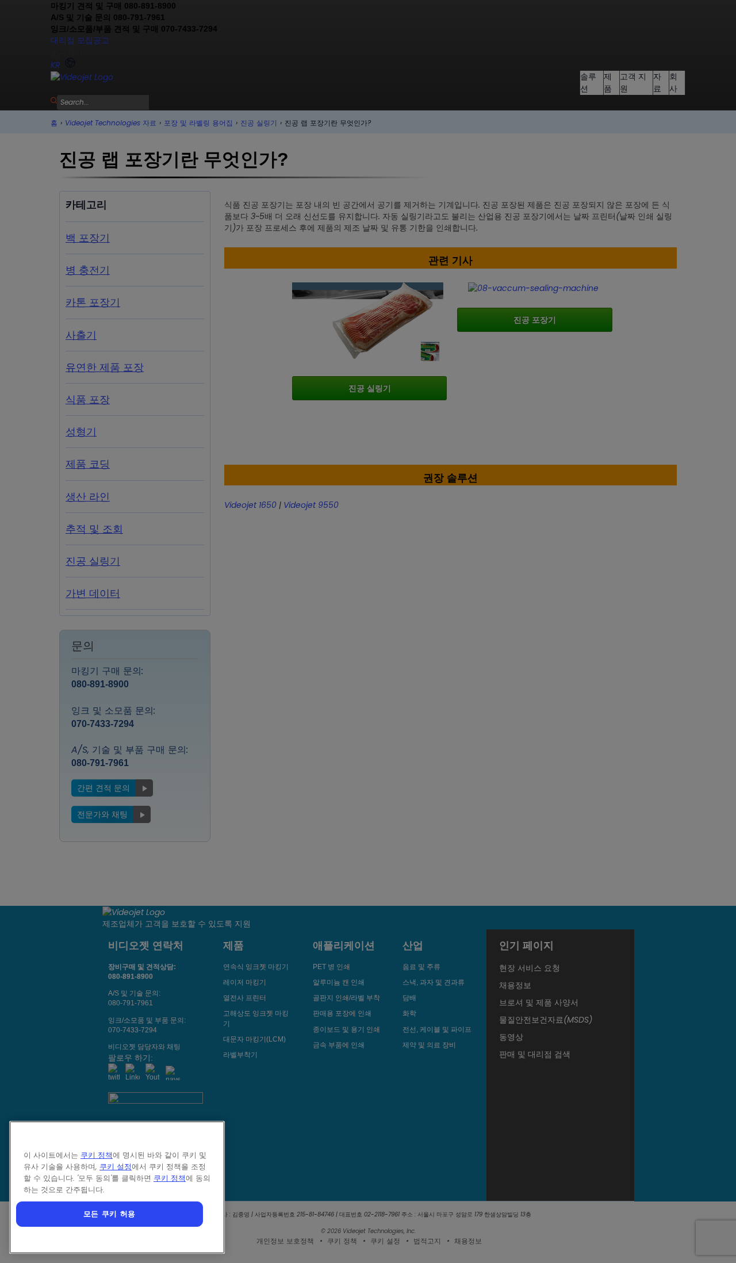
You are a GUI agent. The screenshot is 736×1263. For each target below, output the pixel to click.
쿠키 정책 (96, 1155)
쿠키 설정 (115, 1166)
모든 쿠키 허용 (109, 1214)
